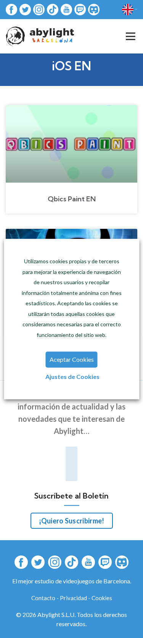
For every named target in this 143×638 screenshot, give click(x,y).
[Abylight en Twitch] (80, 9)
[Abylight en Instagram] (39, 9)
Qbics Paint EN (72, 198)
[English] (129, 9)
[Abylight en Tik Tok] (52, 9)
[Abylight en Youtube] (66, 9)
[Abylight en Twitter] (25, 9)
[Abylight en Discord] (94, 9)
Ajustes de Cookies (72, 376)
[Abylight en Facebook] (11, 9)
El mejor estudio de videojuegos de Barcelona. (71, 581)
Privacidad (73, 597)
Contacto (43, 597)
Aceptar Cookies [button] (72, 359)
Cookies (102, 597)
